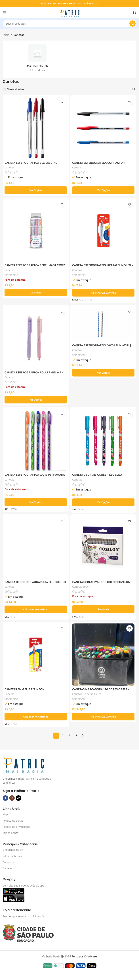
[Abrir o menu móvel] (4, 12)
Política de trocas (13, 820)
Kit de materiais (12, 856)
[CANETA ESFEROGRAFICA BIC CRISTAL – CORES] (36, 128)
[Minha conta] (134, 12)
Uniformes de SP (13, 849)
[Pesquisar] (132, 23)
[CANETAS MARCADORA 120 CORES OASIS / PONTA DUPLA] (103, 654)
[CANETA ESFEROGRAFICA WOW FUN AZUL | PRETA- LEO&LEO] (103, 324)
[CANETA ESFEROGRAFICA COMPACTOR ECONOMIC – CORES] (103, 128)
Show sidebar (15, 89)
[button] (103, 293)
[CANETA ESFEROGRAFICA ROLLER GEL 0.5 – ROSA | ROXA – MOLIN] (36, 338)
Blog (5, 814)
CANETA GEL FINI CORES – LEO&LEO (97, 474)
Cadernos (8, 862)
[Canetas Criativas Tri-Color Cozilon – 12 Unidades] (103, 547)
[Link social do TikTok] (18, 798)
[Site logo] (69, 12)
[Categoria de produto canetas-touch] (37, 59)
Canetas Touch (81, 586)
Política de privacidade (16, 826)
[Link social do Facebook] (5, 798)
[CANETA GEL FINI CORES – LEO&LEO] (103, 440)
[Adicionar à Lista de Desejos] (62, 102)
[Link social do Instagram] (12, 798)
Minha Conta (10, 833)
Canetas (9, 167)
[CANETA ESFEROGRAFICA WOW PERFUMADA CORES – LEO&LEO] (36, 440)
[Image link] (23, 763)
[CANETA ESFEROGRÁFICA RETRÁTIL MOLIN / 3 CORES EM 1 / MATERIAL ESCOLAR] (103, 230)
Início (6, 35)
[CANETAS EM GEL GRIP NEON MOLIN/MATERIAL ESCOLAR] (36, 654)
